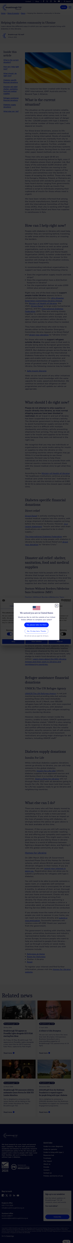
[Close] (56, 605)
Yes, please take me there (37, 625)
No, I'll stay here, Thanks (36, 631)
